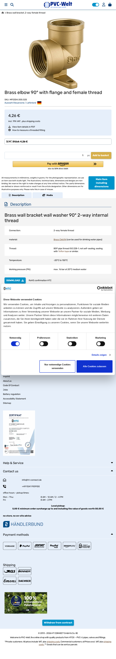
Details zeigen (99, 355)
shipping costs (33, 121)
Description (17, 195)
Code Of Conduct (11, 385)
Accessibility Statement (14, 398)
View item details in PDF (23, 127)
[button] (95, 5)
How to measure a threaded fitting (28, 130)
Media (49, 195)
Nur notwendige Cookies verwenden (57, 366)
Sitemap (7, 403)
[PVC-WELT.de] (58, 4)
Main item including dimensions (102, 183)
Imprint (6, 376)
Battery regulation (11, 394)
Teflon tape (63, 251)
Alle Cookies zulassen (94, 366)
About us (7, 381)
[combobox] (58, 142)
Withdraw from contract (58, 622)
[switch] (43, 343)
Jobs (5, 390)
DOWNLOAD (13, 280)
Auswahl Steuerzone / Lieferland (21, 102)
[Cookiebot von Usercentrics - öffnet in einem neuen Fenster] (99, 288)
